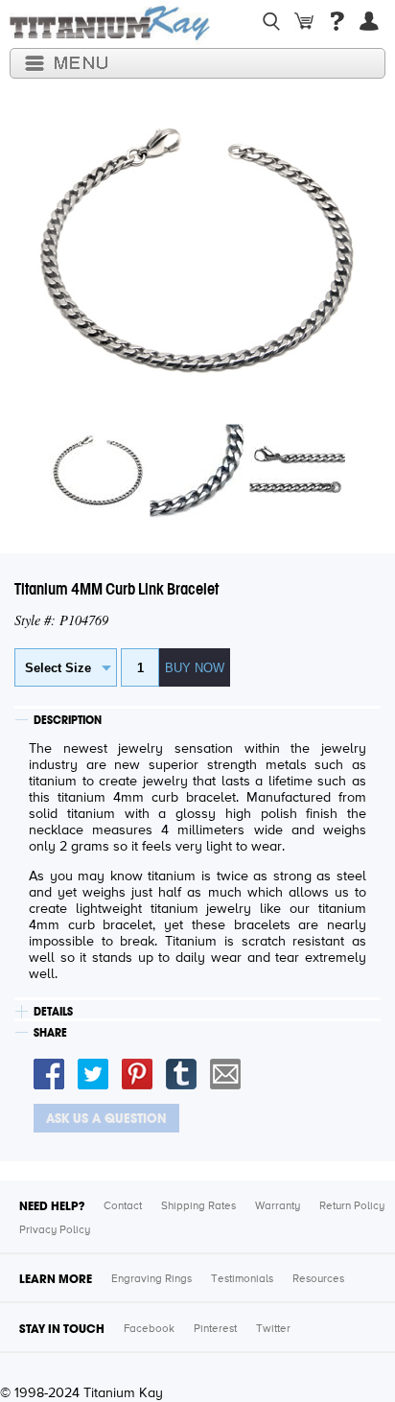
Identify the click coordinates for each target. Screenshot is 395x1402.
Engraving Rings (151, 1279)
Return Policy (351, 1206)
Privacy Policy (54, 1230)
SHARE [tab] (50, 1033)
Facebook (149, 1329)
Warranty (277, 1206)
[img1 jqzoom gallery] (98, 516)
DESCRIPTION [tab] (68, 720)
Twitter (273, 1329)
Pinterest (215, 1329)
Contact (123, 1206)
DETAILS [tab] (53, 1011)
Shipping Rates (198, 1206)
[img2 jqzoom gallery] (197, 516)
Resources (318, 1279)
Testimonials (242, 1279)
